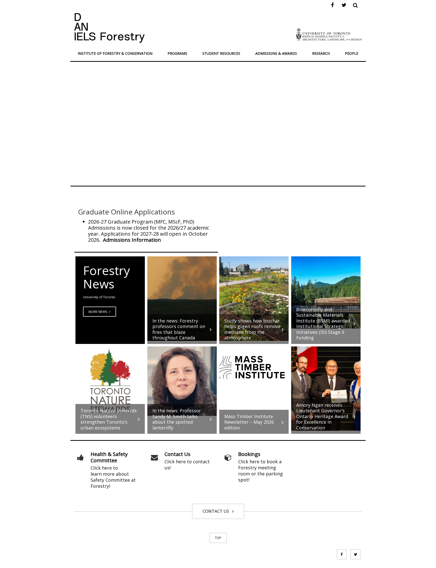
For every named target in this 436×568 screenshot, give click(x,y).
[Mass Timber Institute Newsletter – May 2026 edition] (254, 366)
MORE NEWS (98, 311)
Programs (177, 53)
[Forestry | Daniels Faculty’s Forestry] (109, 27)
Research (321, 53)
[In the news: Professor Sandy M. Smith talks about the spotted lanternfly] (182, 380)
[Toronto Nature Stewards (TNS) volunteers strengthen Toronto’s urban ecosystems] (110, 380)
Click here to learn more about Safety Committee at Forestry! (113, 477)
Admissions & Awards (276, 53)
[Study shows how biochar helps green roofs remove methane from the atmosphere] (254, 298)
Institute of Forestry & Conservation (115, 53)
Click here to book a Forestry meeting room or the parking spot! (260, 470)
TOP (218, 537)
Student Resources (221, 53)
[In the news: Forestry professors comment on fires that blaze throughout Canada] (182, 298)
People (351, 53)
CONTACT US (217, 511)
